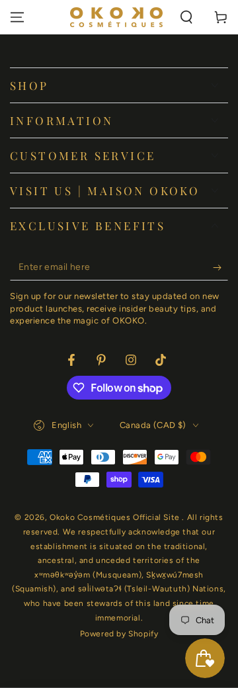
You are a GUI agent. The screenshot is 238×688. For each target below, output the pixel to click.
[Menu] (17, 17)
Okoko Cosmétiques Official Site (116, 517)
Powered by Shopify (119, 633)
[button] (186, 17)
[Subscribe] (220, 267)
